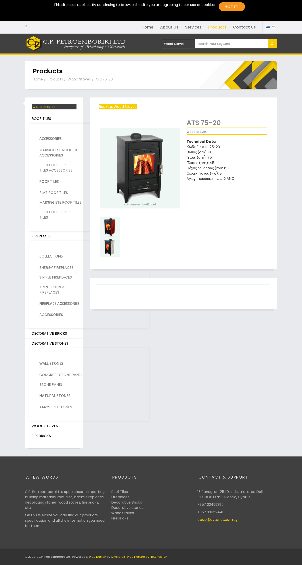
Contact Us (244, 27)
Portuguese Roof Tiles (56, 215)
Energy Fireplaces (56, 267)
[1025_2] (140, 227)
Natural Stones (54, 395)
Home (147, 27)
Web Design (97, 557)
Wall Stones (51, 363)
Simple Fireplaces (55, 277)
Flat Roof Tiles (53, 192)
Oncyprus (118, 557)
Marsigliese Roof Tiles (60, 202)
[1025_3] (140, 247)
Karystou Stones (55, 407)
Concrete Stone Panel (60, 374)
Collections (51, 256)
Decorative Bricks (49, 333)
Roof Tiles (41, 118)
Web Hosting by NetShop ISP (147, 557)
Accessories (50, 138)
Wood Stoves (79, 79)
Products (217, 27)
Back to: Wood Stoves (117, 106)
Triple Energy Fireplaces (52, 289)
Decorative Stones (50, 343)
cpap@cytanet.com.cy (217, 519)
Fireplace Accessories (59, 303)
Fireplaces (42, 236)
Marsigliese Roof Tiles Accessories (60, 152)
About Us (169, 27)
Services (193, 27)
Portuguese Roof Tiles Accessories (56, 167)
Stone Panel (50, 384)
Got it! (231, 6)
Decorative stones (127, 507)
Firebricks (41, 435)
